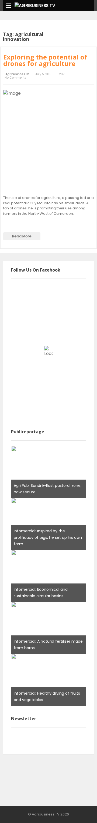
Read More (22, 236)
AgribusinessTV (17, 74)
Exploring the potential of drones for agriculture (45, 60)
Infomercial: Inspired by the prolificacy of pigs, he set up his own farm (48, 537)
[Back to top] (79, 811)
